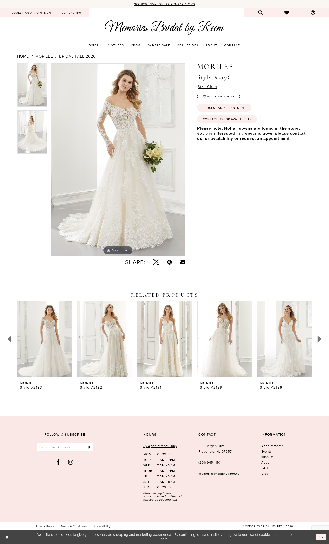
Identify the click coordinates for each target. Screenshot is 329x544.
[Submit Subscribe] (89, 447)
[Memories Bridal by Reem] (164, 27)
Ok (321, 536)
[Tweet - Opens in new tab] (156, 262)
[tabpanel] (32, 86)
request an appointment (265, 138)
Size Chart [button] (207, 86)
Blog (264, 473)
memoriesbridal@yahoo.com (220, 473)
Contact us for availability (227, 119)
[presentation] (44, 339)
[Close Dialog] (7, 537)
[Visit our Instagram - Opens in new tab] (70, 462)
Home (23, 56)
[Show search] (260, 12)
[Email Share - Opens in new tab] (182, 262)
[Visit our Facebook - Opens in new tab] (58, 462)
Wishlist (267, 457)
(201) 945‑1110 (209, 462)
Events (266, 451)
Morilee (44, 56)
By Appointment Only (160, 446)
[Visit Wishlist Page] (287, 12)
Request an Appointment (224, 108)
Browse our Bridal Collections (164, 4)
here (164, 539)
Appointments (272, 446)
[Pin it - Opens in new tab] (169, 262)
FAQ (264, 468)
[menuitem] (31, 12)
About (266, 462)
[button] (313, 12)
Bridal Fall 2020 (77, 56)
